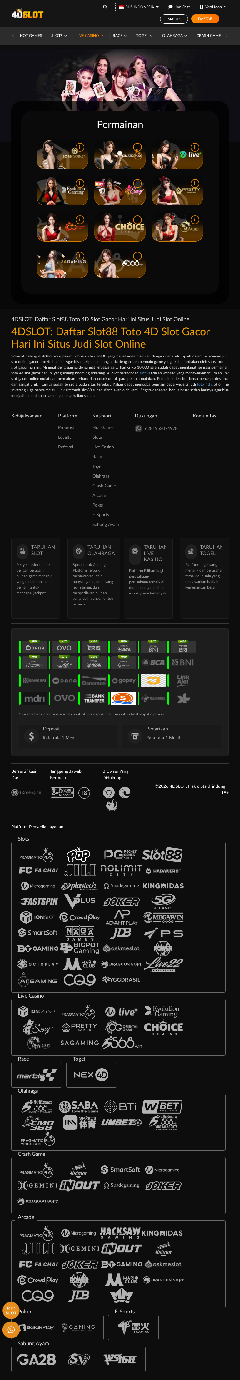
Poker (97, 505)
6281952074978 (161, 429)
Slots (57, 36)
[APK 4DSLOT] (10, 1309)
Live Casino (88, 36)
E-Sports (100, 515)
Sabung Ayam (105, 525)
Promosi (66, 428)
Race (118, 36)
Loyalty (65, 437)
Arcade (99, 495)
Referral (65, 447)
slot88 (145, 373)
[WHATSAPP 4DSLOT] (10, 1329)
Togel (142, 36)
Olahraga (173, 36)
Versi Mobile (215, 7)
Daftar (205, 19)
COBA (73, 154)
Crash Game (209, 36)
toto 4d (203, 384)
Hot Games (31, 36)
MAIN (50, 154)
